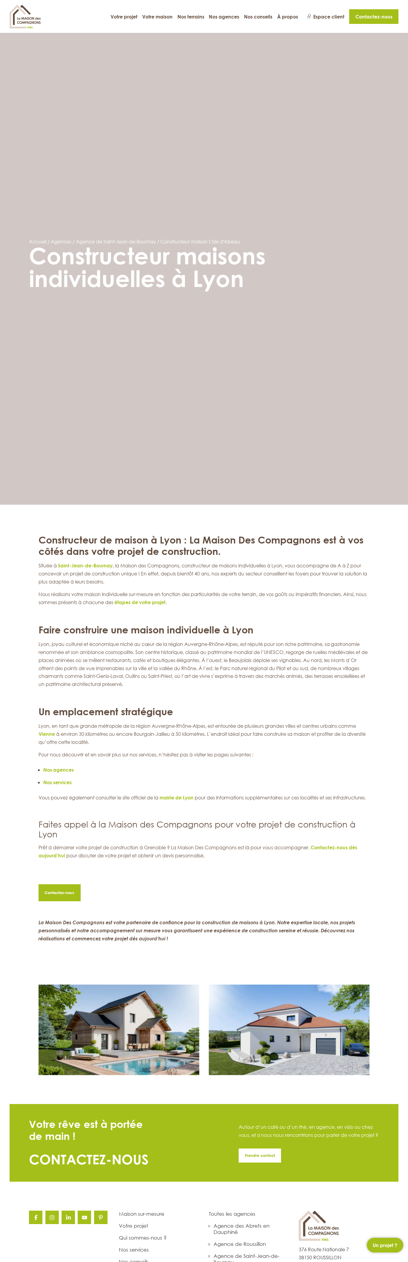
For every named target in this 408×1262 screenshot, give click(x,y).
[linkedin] (68, 1217)
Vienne (47, 734)
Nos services (57, 782)
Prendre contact (260, 1155)
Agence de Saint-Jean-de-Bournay (116, 241)
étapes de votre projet (139, 602)
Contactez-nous (59, 892)
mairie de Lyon (176, 797)
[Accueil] (25, 16)
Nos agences (58, 770)
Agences (61, 241)
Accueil (37, 241)
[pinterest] (101, 1217)
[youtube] (84, 1217)
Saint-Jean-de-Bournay (85, 565)
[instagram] (52, 1217)
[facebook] (35, 1217)
